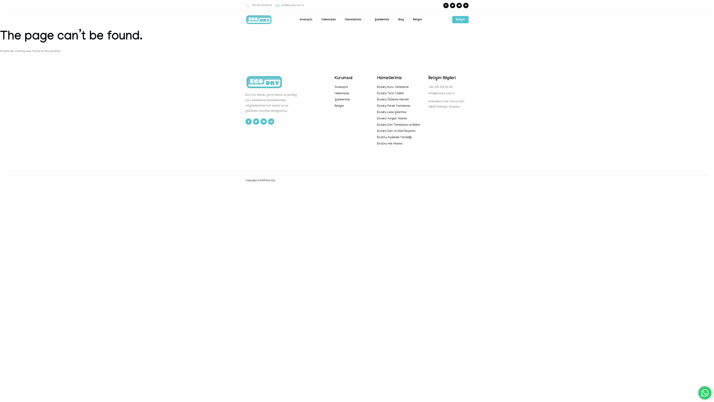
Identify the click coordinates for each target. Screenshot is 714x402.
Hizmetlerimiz (353, 20)
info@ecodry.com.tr (292, 5)
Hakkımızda (328, 20)
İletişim (417, 20)
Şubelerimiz (382, 20)
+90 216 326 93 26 (261, 5)
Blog (401, 20)
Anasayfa (306, 20)
